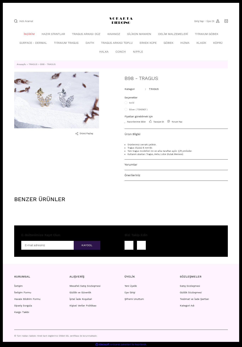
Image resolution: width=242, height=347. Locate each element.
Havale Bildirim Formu (27, 299)
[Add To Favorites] (135, 121)
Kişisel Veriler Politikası (82, 305)
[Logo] (121, 21)
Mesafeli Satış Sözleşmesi (84, 285)
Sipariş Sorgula (23, 305)
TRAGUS (154, 89)
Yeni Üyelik (131, 285)
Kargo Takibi (21, 312)
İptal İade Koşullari (80, 299)
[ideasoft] (102, 344)
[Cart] (225, 21)
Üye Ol (210, 21)
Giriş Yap (199, 21)
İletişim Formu (22, 292)
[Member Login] (216, 21)
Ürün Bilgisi (132, 134)
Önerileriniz (132, 175)
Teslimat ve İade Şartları (194, 299)
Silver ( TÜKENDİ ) (138, 109)
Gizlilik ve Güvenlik (80, 292)
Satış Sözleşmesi (190, 285)
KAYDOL (86, 245)
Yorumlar (131, 164)
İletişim (18, 285)
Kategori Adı (187, 305)
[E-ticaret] (120, 344)
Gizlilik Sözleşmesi (191, 292)
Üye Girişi (130, 292)
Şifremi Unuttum (134, 299)
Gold (131, 103)
